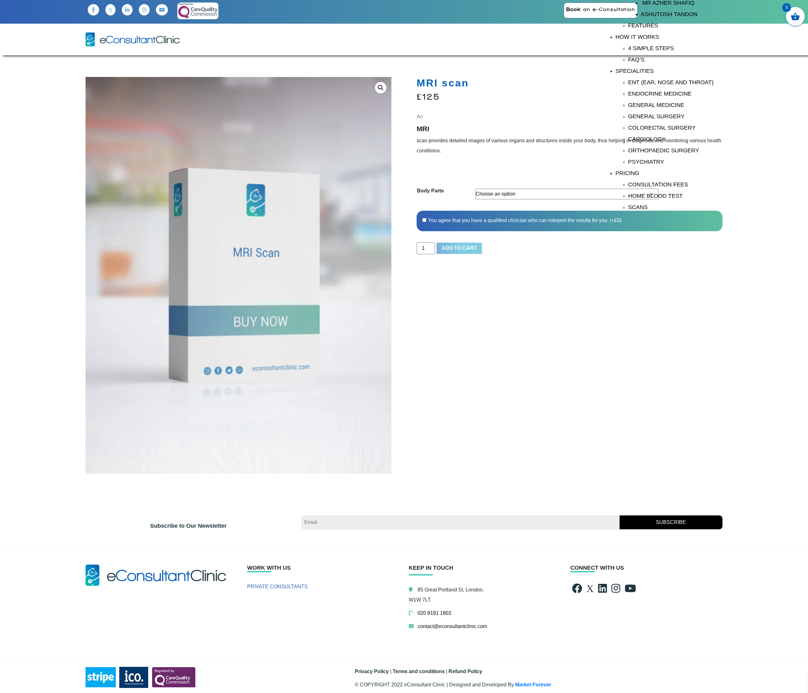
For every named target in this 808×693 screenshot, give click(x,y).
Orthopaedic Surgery (663, 150)
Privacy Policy (372, 671)
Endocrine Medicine (660, 94)
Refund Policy (465, 671)
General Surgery (656, 116)
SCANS (638, 207)
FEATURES (643, 25)
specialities (634, 71)
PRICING (627, 173)
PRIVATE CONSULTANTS (277, 586)
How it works (637, 37)
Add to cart (459, 248)
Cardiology (647, 139)
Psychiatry (646, 162)
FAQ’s (636, 59)
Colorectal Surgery (662, 128)
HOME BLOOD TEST (655, 196)
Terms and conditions (419, 671)
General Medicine (656, 105)
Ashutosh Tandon (669, 14)
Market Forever (533, 684)
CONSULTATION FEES (658, 184)
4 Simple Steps (651, 48)
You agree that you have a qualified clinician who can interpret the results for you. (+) (524, 220)
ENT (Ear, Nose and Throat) (671, 82)
